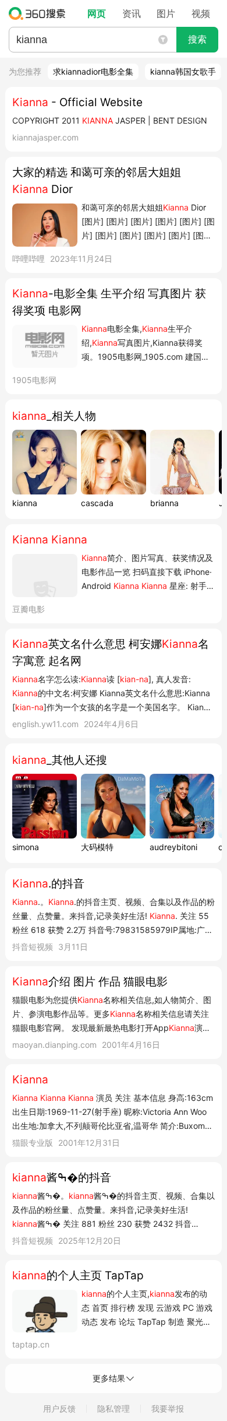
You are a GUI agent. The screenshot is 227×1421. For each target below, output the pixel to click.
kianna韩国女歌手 (183, 71)
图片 (166, 13)
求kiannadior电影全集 (93, 71)
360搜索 (40, 13)
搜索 (197, 39)
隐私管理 (113, 1408)
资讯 (131, 13)
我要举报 (167, 1408)
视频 (200, 13)
